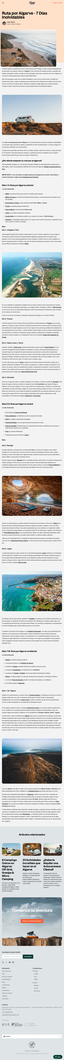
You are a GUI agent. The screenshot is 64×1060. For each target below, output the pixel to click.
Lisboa (36, 974)
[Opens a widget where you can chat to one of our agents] (57, 1057)
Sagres (15, 666)
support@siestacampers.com (10, 1014)
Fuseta (7, 206)
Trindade (32, 618)
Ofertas (4, 987)
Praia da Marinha (10, 416)
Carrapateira (16, 670)
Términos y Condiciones (32, 1051)
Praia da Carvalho (11, 426)
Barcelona (37, 991)
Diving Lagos (22, 562)
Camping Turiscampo (34, 631)
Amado (16, 673)
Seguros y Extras (7, 993)
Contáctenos (6, 990)
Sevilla (36, 988)
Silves (7, 419)
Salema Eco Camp (33, 708)
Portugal (35, 971)
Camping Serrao (33, 791)
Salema (7, 660)
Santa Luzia (17, 347)
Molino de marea (10, 197)
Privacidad (5, 998)
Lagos (26, 435)
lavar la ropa (25, 700)
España (35, 982)
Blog (3, 982)
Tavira (7, 213)
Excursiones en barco (12, 203)
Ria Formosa (57, 307)
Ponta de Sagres (35, 695)
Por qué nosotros (7, 976)
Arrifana (22, 673)
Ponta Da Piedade (11, 422)
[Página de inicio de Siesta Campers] (32, 2)
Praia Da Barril (49, 347)
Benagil (19, 460)
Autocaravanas (6, 971)
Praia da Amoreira (17, 680)
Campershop (6, 985)
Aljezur (7, 676)
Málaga (36, 985)
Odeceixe (21, 683)
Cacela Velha (9, 216)
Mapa (3, 226)
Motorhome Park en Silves (19, 540)
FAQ (3, 974)
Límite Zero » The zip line (32, 396)
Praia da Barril (9, 209)
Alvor (7, 431)
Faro (35, 976)
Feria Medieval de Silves (11, 532)
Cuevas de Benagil (21, 412)
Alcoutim (8, 219)
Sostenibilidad (6, 979)
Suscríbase (28, 956)
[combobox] (32, 1036)
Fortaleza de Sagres (27, 663)
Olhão (7, 194)
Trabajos (4, 996)
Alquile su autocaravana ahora (32, 921)
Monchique (26, 814)
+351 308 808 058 (7, 1012)
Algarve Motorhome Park (29, 371)
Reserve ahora (57, 3)
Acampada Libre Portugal (30, 177)
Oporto (36, 979)
